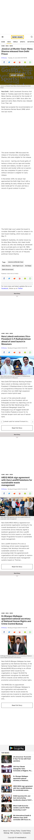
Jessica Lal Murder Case (15, 262)
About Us (6, 831)
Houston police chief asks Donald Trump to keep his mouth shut (32, 421)
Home (3, 42)
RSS (11, 833)
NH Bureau (4, 58)
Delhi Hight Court (18, 265)
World (15, 42)
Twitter (20, 288)
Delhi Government (7, 269)
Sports (22, 42)
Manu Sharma (6, 265)
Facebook (4, 288)
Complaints (26, 833)
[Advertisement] (17, 17)
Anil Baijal (28, 265)
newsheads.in (21, 837)
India (9, 42)
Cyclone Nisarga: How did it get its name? (1, 421)
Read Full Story (17, 428)
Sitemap (6, 833)
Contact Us (18, 833)
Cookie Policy (26, 831)
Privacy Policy (15, 831)
